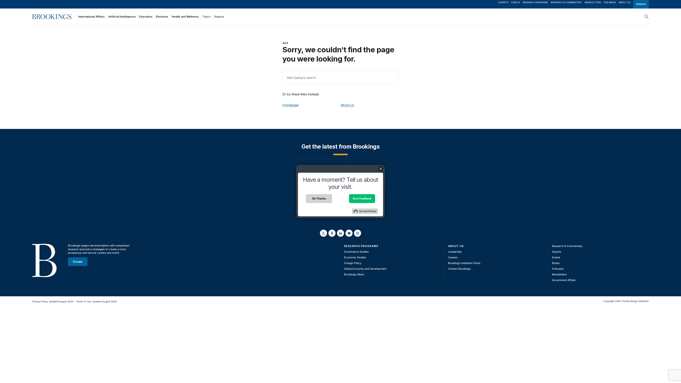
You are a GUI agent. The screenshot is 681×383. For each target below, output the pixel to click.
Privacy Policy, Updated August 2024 (52, 301)
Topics (206, 16)
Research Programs (535, 2)
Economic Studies (355, 257)
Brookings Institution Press (464, 263)
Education (145, 16)
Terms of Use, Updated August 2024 (96, 301)
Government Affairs (564, 280)
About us (347, 105)
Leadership (455, 251)
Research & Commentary (566, 2)
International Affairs (91, 16)
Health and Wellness (185, 16)
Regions (219, 16)
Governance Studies (356, 251)
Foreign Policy (352, 263)
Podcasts (558, 268)
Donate (641, 4)
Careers (453, 257)
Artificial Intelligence (122, 16)
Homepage (290, 105)
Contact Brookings (459, 268)
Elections (162, 16)
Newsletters (593, 2)
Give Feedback (362, 198)
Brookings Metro (354, 274)
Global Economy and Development (365, 268)
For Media (610, 2)
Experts (503, 2)
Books (556, 263)
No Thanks (319, 198)
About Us (624, 2)
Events (515, 2)
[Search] (646, 17)
